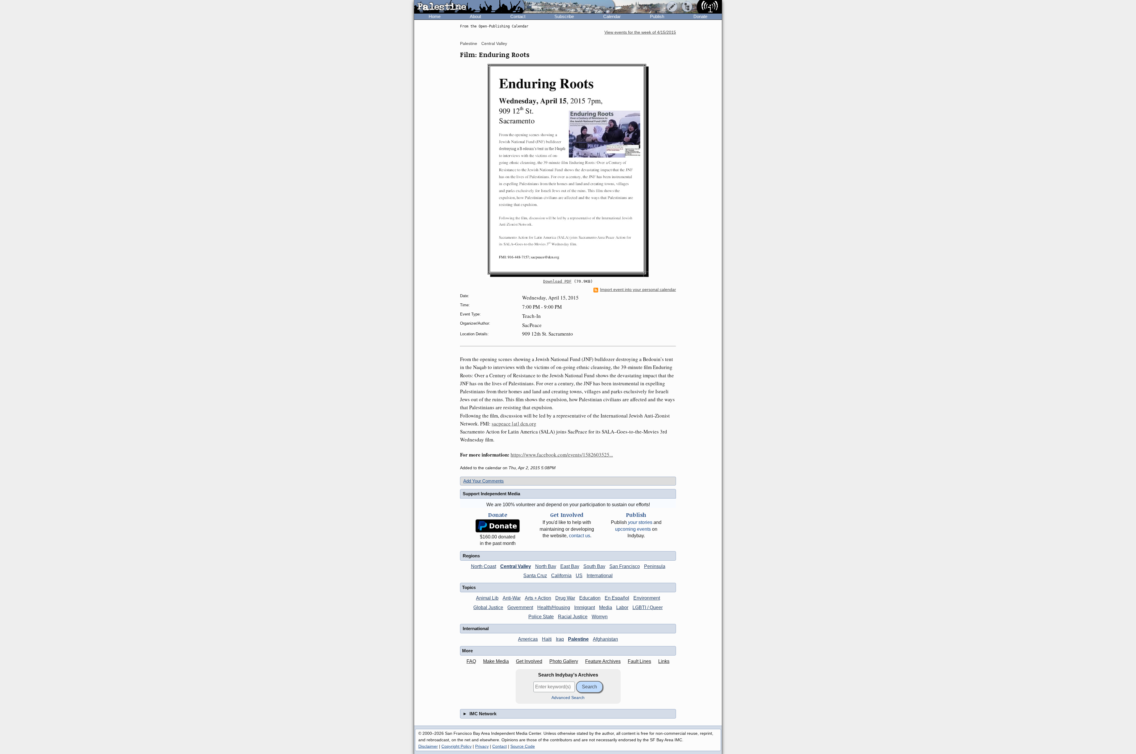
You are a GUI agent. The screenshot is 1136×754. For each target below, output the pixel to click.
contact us (579, 535)
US (579, 575)
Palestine (468, 43)
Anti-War (512, 598)
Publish (657, 16)
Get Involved (529, 661)
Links (663, 661)
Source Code (522, 746)
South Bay (594, 566)
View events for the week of (640, 32)
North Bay (545, 566)
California (561, 575)
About (475, 16)
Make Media (496, 661)
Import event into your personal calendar (638, 289)
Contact (517, 16)
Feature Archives (603, 661)
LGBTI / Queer (647, 607)
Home (434, 16)
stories (640, 522)
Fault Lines (639, 661)
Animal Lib (487, 598)
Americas (528, 639)
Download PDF (557, 281)
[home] (469, 7)
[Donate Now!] (497, 526)
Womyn (600, 616)
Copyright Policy (456, 746)
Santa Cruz (535, 575)
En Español (617, 598)
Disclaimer (428, 746)
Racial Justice (573, 616)
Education (590, 598)
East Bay (569, 566)
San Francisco (624, 566)
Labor (622, 607)
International (600, 575)
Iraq (560, 639)
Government (520, 607)
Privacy (482, 746)
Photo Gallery (563, 661)
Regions (471, 555)
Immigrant (584, 607)
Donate (700, 16)
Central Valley (494, 43)
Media (605, 607)
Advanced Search (568, 697)
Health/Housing (553, 607)
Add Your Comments (483, 480)
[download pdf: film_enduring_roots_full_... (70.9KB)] (568, 170)
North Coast (483, 566)
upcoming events (633, 529)
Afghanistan (605, 639)
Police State (541, 616)
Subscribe (564, 16)
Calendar (612, 16)
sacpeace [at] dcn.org (514, 423)
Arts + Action (538, 598)
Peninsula (654, 566)
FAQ (471, 661)
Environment (646, 598)
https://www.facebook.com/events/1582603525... (562, 454)
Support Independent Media (491, 493)
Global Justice (488, 607)
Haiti (547, 639)
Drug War (565, 598)
